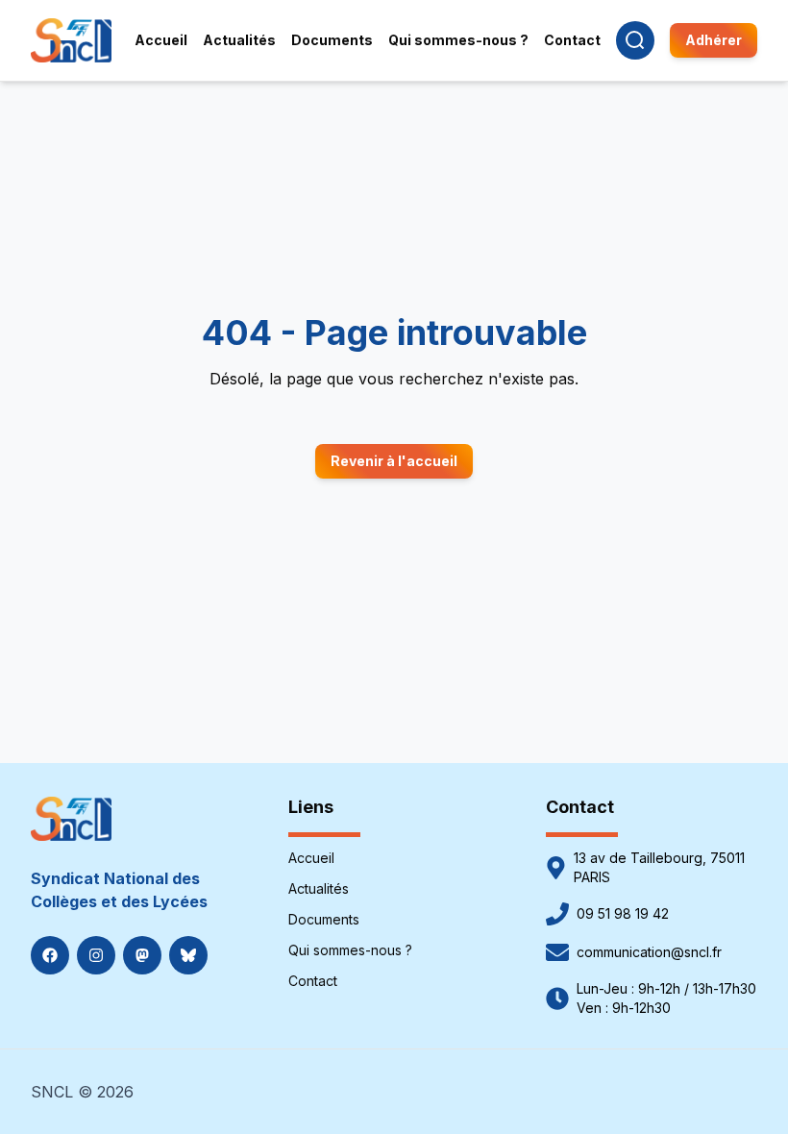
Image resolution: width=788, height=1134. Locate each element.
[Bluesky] (188, 955)
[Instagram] (96, 955)
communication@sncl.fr (649, 952)
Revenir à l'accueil (394, 461)
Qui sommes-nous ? (350, 950)
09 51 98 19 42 (623, 913)
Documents (323, 919)
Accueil (311, 858)
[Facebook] (50, 955)
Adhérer (713, 40)
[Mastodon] (142, 955)
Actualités (318, 888)
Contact (312, 981)
